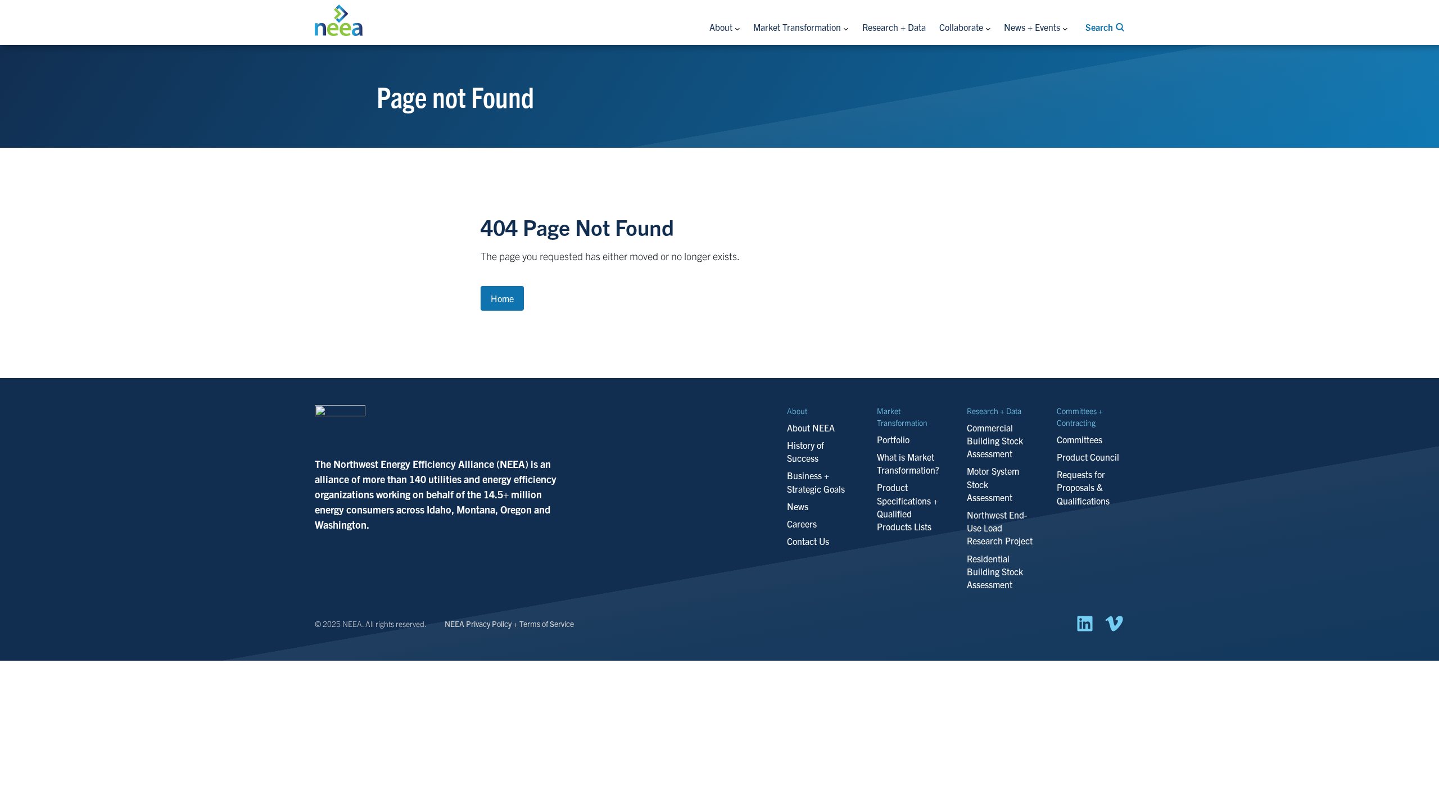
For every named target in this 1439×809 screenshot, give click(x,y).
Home (502, 298)
